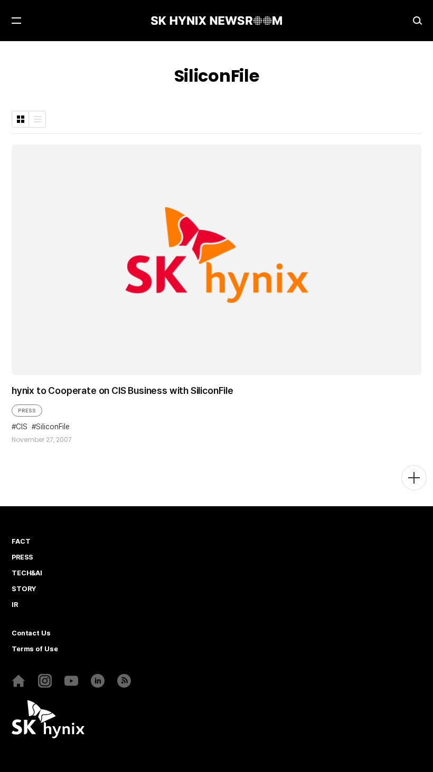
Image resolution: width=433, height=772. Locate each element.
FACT (21, 541)
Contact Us (31, 633)
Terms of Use (35, 649)
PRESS (27, 410)
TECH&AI (27, 573)
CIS (21, 427)
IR (15, 605)
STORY (24, 589)
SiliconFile (53, 427)
